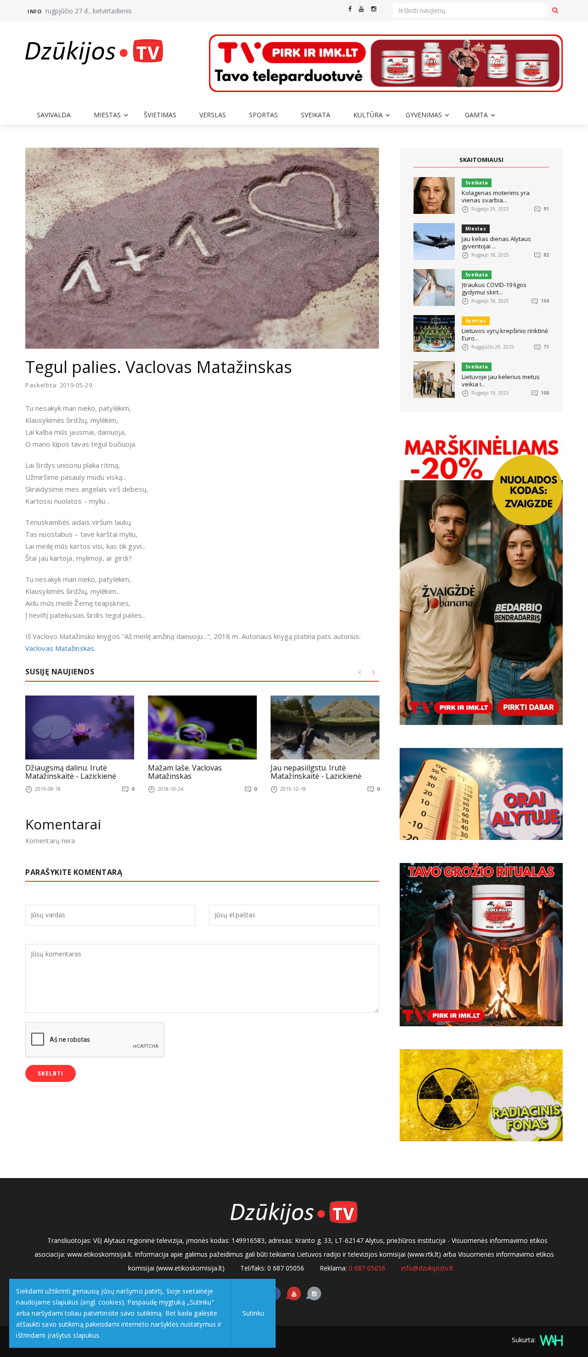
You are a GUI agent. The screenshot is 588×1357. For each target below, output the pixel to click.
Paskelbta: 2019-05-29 (58, 385)
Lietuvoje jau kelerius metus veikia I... (501, 380)
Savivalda (54, 114)
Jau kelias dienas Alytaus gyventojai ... (496, 242)
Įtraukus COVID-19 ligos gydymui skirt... (494, 288)
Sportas (263, 114)
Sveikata (315, 114)
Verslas (212, 114)
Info (34, 11)
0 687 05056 (367, 1268)
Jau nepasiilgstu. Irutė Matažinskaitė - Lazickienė (316, 772)
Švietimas (160, 114)
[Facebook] (349, 9)
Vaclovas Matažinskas (59, 648)
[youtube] (361, 9)
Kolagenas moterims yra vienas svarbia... (496, 196)
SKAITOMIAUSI (481, 159)
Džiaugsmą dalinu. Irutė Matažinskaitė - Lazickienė (70, 772)
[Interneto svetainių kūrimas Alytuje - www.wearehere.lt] (550, 1339)
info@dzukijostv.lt (427, 1268)
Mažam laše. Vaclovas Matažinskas (185, 772)
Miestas (107, 114)
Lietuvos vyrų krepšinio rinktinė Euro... (505, 334)
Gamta (476, 114)
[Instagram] (373, 9)
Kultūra (368, 114)
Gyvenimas (424, 114)
